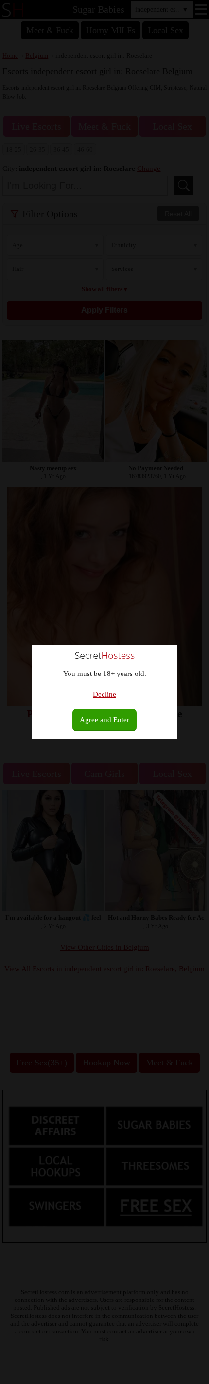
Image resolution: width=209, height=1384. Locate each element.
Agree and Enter (104, 720)
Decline (104, 694)
